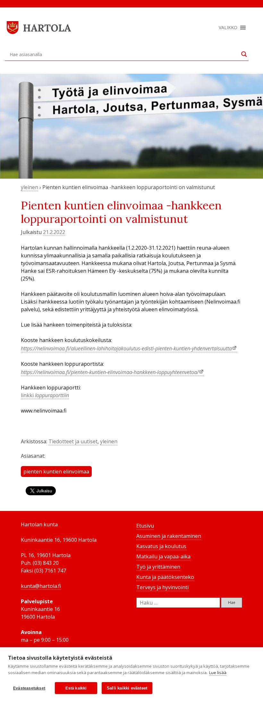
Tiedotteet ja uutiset (73, 441)
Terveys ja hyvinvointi (162, 587)
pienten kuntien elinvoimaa (56, 471)
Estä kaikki (75, 688)
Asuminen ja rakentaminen (168, 535)
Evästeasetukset (29, 688)
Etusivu (145, 525)
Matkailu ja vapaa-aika (163, 556)
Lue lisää (217, 672)
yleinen (29, 187)
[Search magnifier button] (244, 54)
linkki (45, 395)
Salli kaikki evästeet (127, 688)
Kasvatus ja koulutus (161, 546)
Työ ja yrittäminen (158, 566)
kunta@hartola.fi (41, 585)
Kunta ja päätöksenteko (165, 577)
